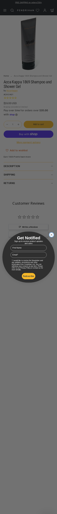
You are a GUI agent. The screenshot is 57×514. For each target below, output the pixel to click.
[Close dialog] (51, 234)
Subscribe (28, 276)
